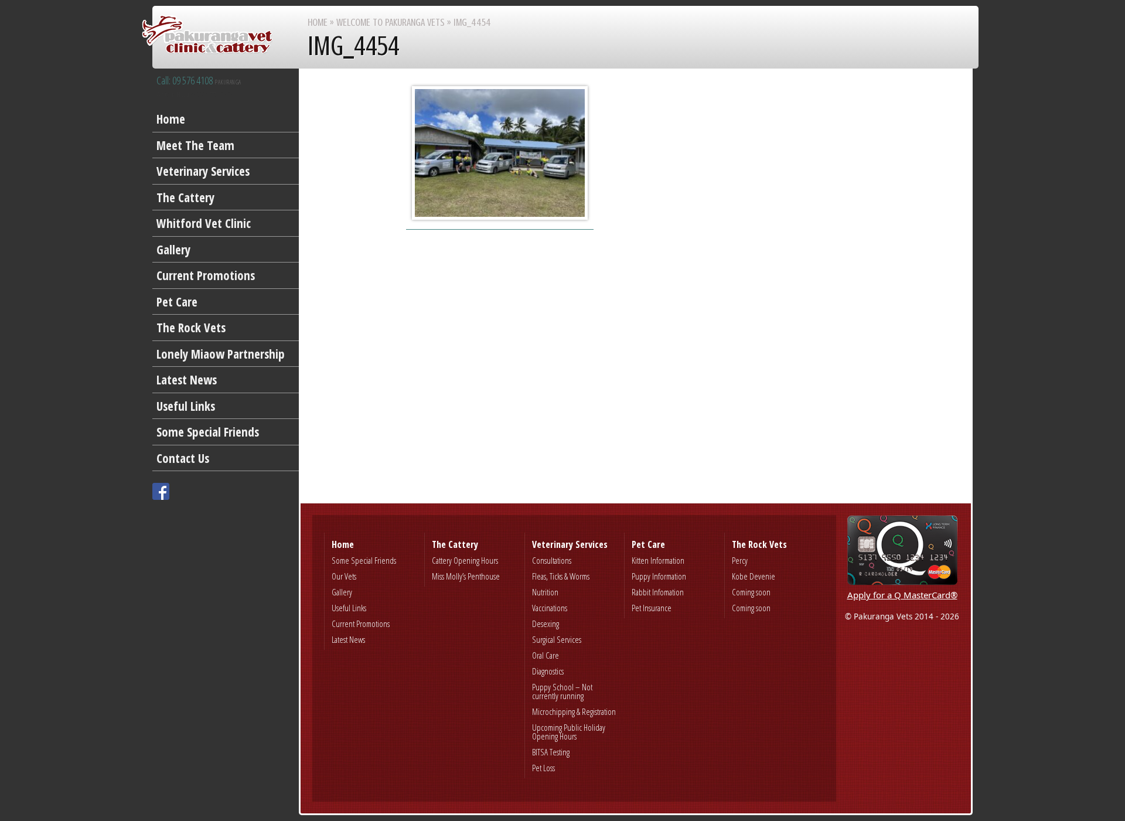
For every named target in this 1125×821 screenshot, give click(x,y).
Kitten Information (658, 560)
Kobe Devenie (753, 576)
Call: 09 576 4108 (198, 80)
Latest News (186, 380)
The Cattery (185, 197)
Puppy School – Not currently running (562, 691)
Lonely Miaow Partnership (220, 354)
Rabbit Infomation (658, 592)
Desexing (545, 623)
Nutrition (545, 592)
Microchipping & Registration (574, 711)
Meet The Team (195, 145)
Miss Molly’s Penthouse (466, 576)
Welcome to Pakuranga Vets (390, 22)
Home (170, 119)
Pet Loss (543, 768)
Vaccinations (549, 608)
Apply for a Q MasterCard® (902, 595)
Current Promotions (205, 275)
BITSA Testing (551, 752)
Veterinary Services (203, 171)
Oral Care (545, 655)
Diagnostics (548, 671)
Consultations (551, 560)
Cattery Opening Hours (465, 560)
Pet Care (176, 302)
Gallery (173, 249)
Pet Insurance (651, 608)
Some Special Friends (207, 432)
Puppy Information (659, 576)
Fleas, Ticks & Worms (560, 576)
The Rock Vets (191, 327)
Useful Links (185, 406)
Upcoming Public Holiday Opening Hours (568, 731)
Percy (740, 560)
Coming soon (751, 592)
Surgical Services (556, 639)
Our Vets (344, 576)
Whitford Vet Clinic (203, 223)
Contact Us (182, 458)
